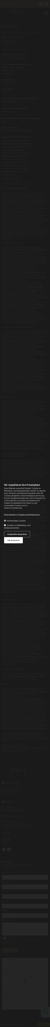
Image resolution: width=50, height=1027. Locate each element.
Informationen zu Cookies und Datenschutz (22, 515)
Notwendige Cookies (16, 521)
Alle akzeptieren (13, 540)
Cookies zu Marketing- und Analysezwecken (17, 526)
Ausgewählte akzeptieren (17, 534)
